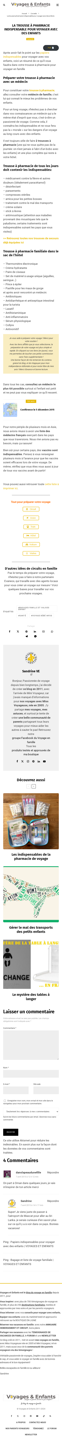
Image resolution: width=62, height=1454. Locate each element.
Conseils (30, 39)
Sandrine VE (31, 671)
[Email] (43, 631)
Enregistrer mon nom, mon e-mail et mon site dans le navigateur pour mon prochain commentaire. (28, 1102)
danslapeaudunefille (28, 1172)
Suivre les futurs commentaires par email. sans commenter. (29, 1118)
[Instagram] (24, 1416)
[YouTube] (37, 1416)
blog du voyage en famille (39, 1292)
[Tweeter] (18, 631)
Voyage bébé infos (42, 616)
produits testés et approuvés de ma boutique (31, 752)
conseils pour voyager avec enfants (42, 1312)
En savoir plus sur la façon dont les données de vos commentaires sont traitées (30, 1148)
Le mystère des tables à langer (31, 997)
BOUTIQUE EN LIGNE (25, 1320)
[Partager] (9, 631)
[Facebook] (11, 1416)
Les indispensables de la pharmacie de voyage (31, 856)
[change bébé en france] (31, 964)
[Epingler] (26, 631)
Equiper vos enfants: (10, 1317)
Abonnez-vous (45, 1117)
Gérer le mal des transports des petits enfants (31, 930)
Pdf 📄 (51, 48)
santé (23, 616)
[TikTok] (44, 1416)
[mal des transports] (31, 894)
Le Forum (52, 1428)
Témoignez (38, 1428)
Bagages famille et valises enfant (33, 608)
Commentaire (9, 1028)
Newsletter (31, 1435)
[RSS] (50, 1416)
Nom (6, 1068)
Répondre (53, 1172)
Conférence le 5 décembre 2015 (37, 409)
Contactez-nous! (37, 1422)
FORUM (31, 1335)
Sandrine (26, 1201)
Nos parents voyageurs (17, 1428)
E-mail (6, 1084)
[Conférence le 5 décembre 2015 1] (10, 410)
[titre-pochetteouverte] (31, 821)
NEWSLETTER (49, 1335)
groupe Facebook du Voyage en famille (31, 740)
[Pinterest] (31, 1416)
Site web (37, 1084)
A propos (20, 1422)
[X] (17, 1416)
